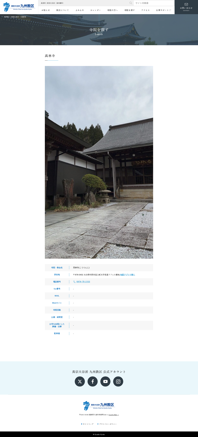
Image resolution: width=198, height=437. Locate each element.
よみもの (79, 10)
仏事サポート (162, 10)
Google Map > (114, 414)
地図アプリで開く (127, 275)
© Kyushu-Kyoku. (99, 434)
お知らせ (45, 10)
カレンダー (95, 10)
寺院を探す (129, 10)
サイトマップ (88, 424)
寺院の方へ (112, 10)
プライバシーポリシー (108, 424)
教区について (62, 10)
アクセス (145, 10)
